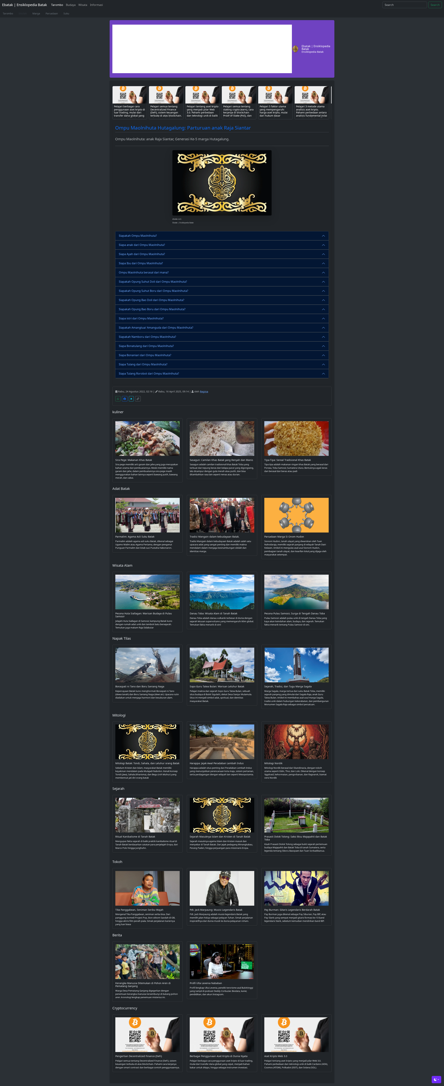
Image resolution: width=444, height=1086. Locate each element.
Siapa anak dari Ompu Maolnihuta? (142, 245)
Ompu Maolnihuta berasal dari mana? (144, 272)
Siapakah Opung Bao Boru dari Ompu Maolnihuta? (152, 309)
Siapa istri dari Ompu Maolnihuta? (141, 318)
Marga (36, 13)
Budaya (71, 5)
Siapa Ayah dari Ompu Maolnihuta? (142, 254)
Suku (66, 13)
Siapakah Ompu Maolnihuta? (138, 236)
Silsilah (23, 13)
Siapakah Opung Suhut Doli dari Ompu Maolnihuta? (153, 282)
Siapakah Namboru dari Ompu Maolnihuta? (147, 337)
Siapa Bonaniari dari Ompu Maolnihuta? (145, 355)
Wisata (82, 5)
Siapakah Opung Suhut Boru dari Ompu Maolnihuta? (153, 291)
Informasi (96, 5)
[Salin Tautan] (138, 398)
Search (435, 5)
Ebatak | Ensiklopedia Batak (24, 4)
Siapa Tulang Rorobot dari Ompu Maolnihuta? (149, 373)
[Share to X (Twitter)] (131, 398)
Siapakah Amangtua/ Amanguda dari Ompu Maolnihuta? (156, 327)
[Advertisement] (202, 49)
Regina (204, 391)
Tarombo (57, 5)
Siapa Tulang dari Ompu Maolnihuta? (143, 364)
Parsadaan (52, 13)
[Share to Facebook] (124, 398)
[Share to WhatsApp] (118, 398)
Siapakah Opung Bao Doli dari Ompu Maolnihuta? (151, 300)
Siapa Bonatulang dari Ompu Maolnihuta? (146, 346)
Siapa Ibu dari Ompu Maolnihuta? (141, 263)
